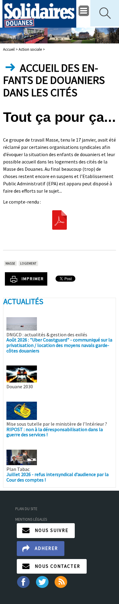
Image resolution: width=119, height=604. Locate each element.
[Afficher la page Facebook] (23, 581)
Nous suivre (51, 530)
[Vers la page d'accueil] (39, 14)
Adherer (46, 548)
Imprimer (33, 278)
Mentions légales (31, 519)
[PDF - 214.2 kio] (59, 219)
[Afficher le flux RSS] (61, 581)
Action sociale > (32, 49)
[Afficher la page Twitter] (42, 581)
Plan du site (26, 508)
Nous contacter (57, 566)
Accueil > (11, 49)
